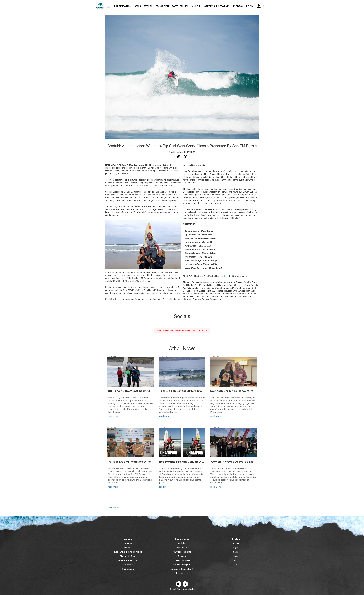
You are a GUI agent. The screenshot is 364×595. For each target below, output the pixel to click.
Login (249, 6)
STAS (236, 564)
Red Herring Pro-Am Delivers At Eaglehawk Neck (192, 461)
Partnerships (180, 6)
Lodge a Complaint (182, 569)
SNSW (236, 543)
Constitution (182, 547)
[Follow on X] (185, 157)
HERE (222, 275)
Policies (181, 543)
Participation (122, 6)
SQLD (236, 547)
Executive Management (128, 551)
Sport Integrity (182, 564)
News (137, 6)
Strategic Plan (128, 556)
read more (113, 416)
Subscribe (128, 569)
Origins (128, 543)
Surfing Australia (185, 589)
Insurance (182, 573)
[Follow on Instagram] (178, 157)
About (128, 539)
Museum (196, 6)
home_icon (100, 6)
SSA (236, 560)
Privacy (182, 556)
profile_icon (258, 6)
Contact (128, 564)
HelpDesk (237, 6)
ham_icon (108, 6)
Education (162, 6)
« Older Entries (112, 507)
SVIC (236, 551)
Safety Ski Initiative (216, 6)
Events (148, 6)
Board (128, 547)
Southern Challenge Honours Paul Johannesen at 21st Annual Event (255, 391)
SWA (236, 556)
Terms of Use (182, 560)
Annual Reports (182, 551)
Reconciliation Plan (128, 560)
